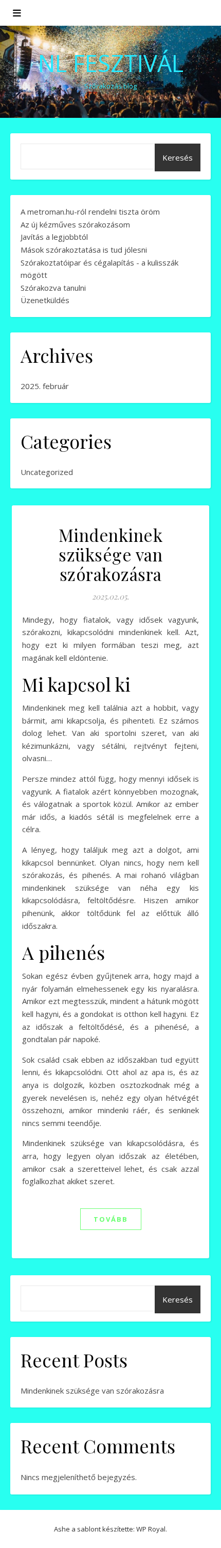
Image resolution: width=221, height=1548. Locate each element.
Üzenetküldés (45, 300)
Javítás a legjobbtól (54, 237)
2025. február (45, 386)
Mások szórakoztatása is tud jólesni (84, 249)
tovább (111, 1219)
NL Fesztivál (110, 63)
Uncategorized (47, 472)
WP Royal (150, 1529)
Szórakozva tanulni (53, 288)
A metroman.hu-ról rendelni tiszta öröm (90, 211)
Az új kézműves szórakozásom (75, 224)
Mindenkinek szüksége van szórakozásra (111, 554)
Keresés (177, 157)
